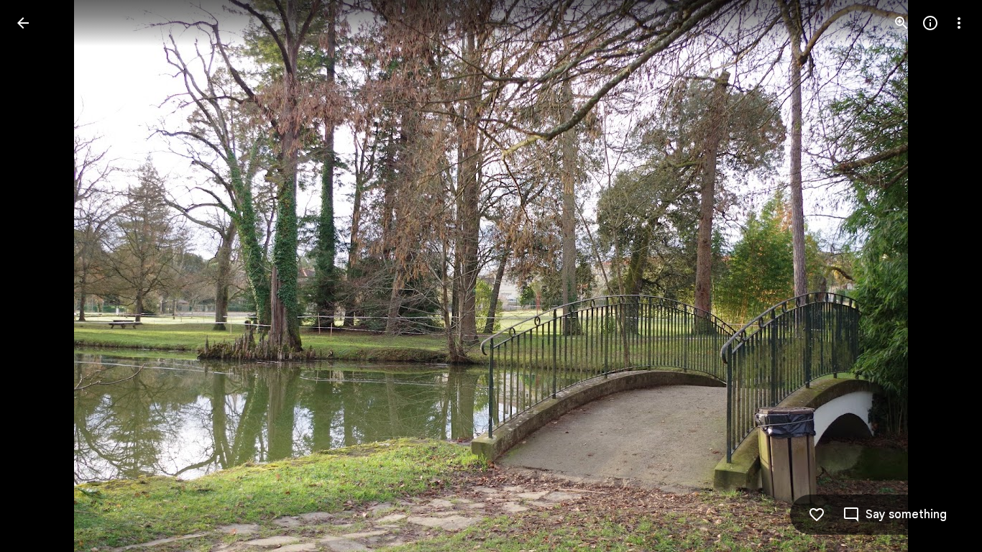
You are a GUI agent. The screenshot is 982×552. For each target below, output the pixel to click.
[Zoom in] (901, 23)
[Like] (816, 514)
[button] (40, 276)
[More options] (959, 23)
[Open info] (930, 23)
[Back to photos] (23, 23)
